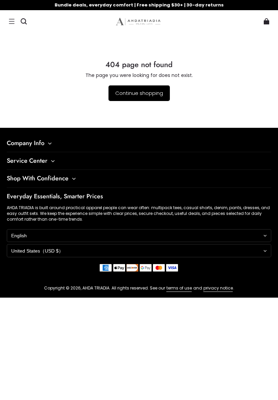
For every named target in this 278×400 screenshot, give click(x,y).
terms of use (179, 288)
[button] (11, 21)
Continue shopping (139, 93)
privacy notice (218, 288)
